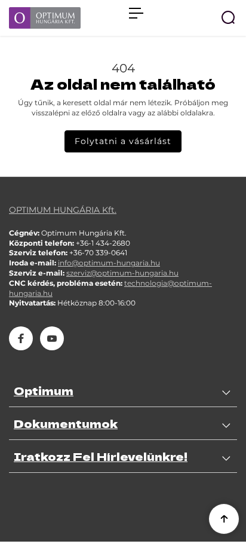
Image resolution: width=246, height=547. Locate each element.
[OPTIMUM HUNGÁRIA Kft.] (63, 18)
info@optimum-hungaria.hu (109, 262)
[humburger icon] (136, 13)
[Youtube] (52, 338)
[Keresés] (228, 17)
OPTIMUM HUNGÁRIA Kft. (62, 209)
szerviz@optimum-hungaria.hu (122, 272)
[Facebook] (21, 338)
